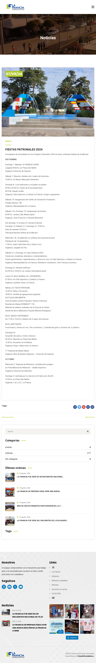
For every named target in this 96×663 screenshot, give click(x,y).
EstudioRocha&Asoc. (86, 656)
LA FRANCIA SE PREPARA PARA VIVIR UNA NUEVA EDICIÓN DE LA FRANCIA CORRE (29, 627)
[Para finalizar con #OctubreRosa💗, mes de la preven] (87, 627)
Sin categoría (48, 459)
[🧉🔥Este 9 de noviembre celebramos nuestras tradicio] (72, 627)
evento (8, 141)
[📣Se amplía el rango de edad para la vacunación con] (56, 627)
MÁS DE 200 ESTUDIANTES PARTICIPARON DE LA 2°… (40, 506)
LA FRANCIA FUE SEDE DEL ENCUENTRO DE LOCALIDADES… (42, 520)
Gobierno (55, 576)
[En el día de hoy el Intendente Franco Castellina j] (56, 611)
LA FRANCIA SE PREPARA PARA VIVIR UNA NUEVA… (39, 491)
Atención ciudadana (60, 580)
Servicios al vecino (59, 589)
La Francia (56, 572)
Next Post (89, 417)
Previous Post (8, 417)
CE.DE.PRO (56, 594)
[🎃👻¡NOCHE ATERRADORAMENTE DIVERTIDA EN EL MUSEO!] (87, 611)
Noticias (55, 585)
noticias (48, 453)
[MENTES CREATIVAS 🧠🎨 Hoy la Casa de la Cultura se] (72, 611)
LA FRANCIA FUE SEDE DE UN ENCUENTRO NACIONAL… (40, 477)
